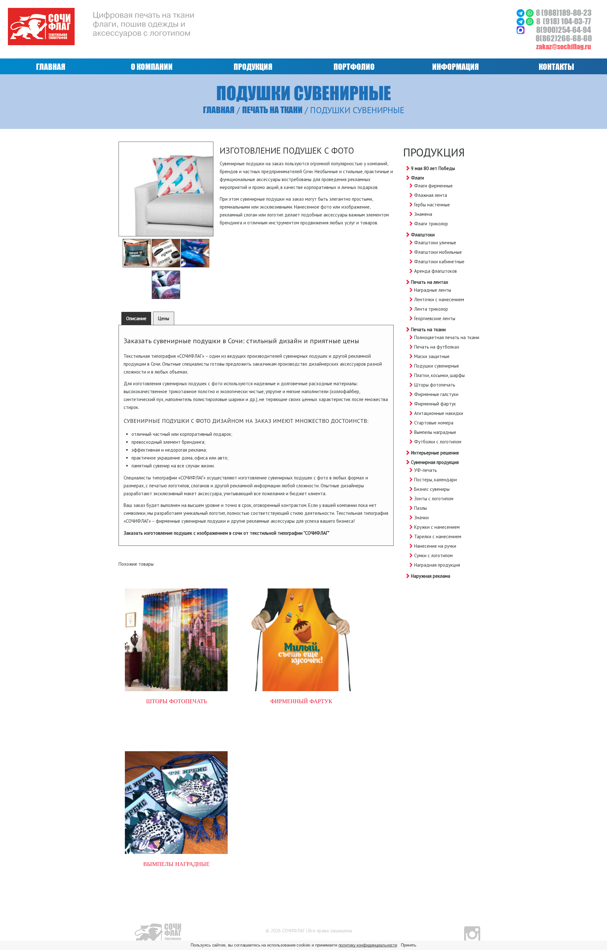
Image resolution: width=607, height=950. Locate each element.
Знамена (423, 214)
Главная (219, 109)
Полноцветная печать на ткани (446, 337)
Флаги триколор (431, 224)
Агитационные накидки (438, 413)
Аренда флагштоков (435, 271)
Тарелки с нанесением (437, 536)
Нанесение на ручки (435, 546)
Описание (136, 318)
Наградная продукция (437, 565)
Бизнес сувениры (432, 489)
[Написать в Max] (520, 30)
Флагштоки (423, 235)
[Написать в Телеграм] (521, 12)
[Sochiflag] (157, 933)
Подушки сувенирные (436, 366)
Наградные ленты (432, 290)
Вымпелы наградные (435, 432)
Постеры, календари (435, 480)
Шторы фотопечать (434, 385)
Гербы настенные (432, 205)
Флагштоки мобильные (438, 252)
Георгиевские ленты (434, 318)
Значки (421, 518)
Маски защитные (432, 356)
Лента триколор (431, 309)
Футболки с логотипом (437, 442)
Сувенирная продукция (435, 462)
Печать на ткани (272, 109)
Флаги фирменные (433, 186)
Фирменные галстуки (436, 394)
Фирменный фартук (435, 404)
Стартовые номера (433, 423)
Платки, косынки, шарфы (439, 375)
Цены (163, 318)
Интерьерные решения (435, 453)
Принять (408, 945)
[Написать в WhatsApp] (530, 12)
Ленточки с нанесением (439, 299)
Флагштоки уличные (435, 243)
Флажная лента (430, 195)
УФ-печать (425, 470)
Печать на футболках (436, 347)
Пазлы (420, 508)
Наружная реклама (430, 576)
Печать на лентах (429, 282)
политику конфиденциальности (368, 945)
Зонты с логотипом (433, 499)
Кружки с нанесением (437, 527)
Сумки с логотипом (433, 555)
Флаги (417, 178)
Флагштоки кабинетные (439, 262)
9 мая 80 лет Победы (433, 168)
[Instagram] (472, 933)
